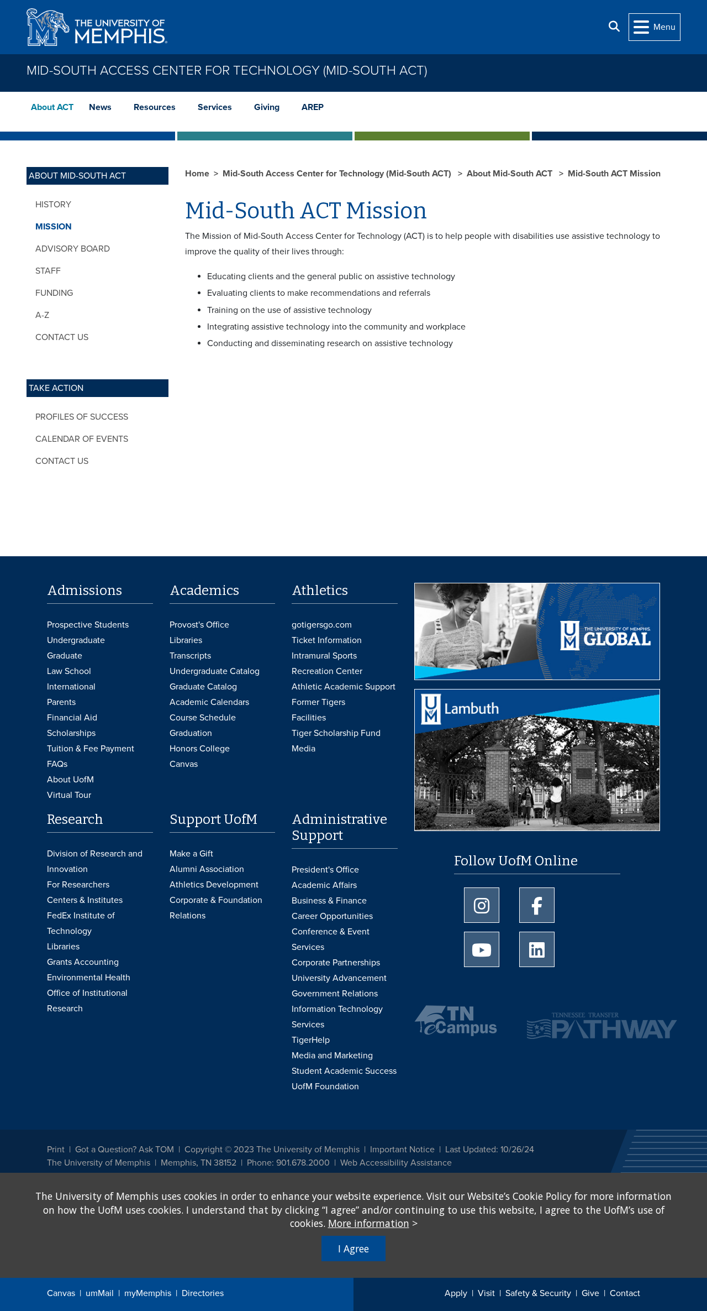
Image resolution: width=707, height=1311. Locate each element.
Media (303, 748)
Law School (69, 671)
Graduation (191, 733)
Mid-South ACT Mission (614, 173)
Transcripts (190, 655)
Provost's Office (199, 624)
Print (56, 1149)
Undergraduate (76, 640)
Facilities (309, 717)
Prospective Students (88, 624)
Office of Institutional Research (87, 1001)
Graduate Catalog (203, 686)
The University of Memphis (98, 1162)
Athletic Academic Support (343, 686)
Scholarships (71, 733)
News (100, 107)
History (53, 204)
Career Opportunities (332, 916)
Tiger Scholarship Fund (336, 733)
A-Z (42, 315)
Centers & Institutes (85, 900)
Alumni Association (207, 869)
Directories (203, 1293)
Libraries (186, 640)
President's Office (325, 869)
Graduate (64, 655)
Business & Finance (329, 900)
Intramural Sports (324, 655)
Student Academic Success (344, 1071)
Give (590, 1293)
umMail (100, 1293)
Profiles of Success (81, 416)
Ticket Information (327, 640)
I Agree (353, 1248)
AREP (313, 107)
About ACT (52, 107)
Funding (54, 293)
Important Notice (402, 1149)
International (71, 686)
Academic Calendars (209, 702)
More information (368, 1223)
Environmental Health (88, 977)
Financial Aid (72, 717)
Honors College (200, 748)
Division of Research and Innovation (95, 861)
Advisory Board (72, 248)
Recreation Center (327, 671)
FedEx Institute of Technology (81, 923)
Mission (53, 226)
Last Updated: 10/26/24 (489, 1149)
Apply (456, 1293)
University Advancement (339, 978)
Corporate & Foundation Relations (216, 908)
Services (215, 107)
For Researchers (78, 884)
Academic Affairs (324, 885)
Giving (266, 107)
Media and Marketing (332, 1055)
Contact (625, 1293)
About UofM (70, 779)
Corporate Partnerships (336, 962)
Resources (155, 107)
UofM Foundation (325, 1086)
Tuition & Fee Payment (90, 748)
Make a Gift (191, 853)
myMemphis (147, 1293)
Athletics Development (214, 884)
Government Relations (335, 993)
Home (197, 173)
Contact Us (61, 337)
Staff (48, 270)
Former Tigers (318, 702)
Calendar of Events (81, 439)
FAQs (57, 764)
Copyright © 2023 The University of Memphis (272, 1149)
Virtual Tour (69, 795)
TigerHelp (311, 1040)
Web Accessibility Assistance (396, 1162)
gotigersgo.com (322, 624)
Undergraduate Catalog (215, 671)
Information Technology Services (337, 1017)
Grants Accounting (83, 962)
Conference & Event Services (331, 939)
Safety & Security (538, 1293)
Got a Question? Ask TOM (124, 1149)
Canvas (61, 1293)
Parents (61, 702)
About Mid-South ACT (511, 173)
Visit (486, 1293)
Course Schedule (203, 717)
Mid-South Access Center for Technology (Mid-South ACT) (227, 70)
